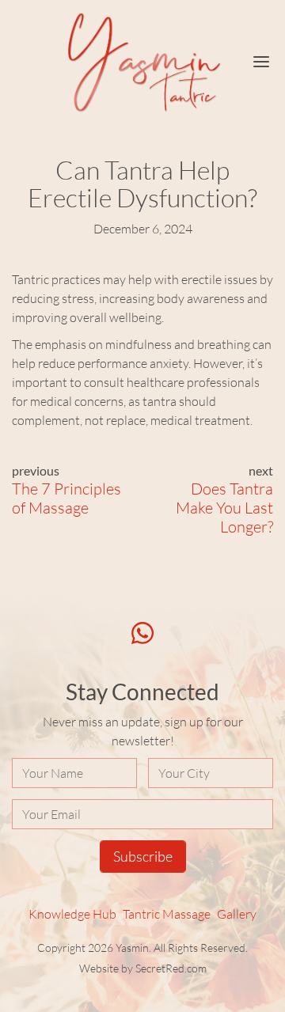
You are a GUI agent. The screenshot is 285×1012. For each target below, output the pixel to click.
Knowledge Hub (72, 914)
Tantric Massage (167, 914)
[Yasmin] (142, 62)
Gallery (236, 914)
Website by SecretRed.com (143, 968)
